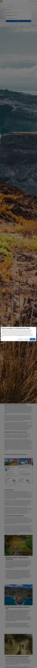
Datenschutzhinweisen (20, 335)
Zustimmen (33, 339)
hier (2, 336)
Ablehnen (20, 339)
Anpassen (26, 339)
